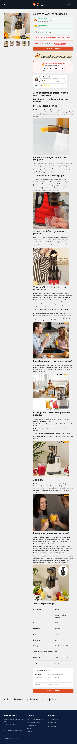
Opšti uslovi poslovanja (34, 722)
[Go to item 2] (12, 44)
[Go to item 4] (24, 44)
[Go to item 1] (6, 44)
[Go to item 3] (18, 44)
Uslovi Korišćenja (32, 725)
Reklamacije (30, 728)
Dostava (29, 731)
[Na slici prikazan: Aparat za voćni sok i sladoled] (53, 136)
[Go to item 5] (30, 44)
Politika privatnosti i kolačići (35, 719)
